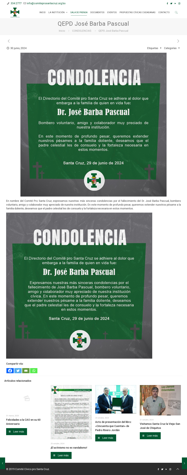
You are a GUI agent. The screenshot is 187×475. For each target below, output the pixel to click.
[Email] (26, 370)
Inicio (62, 30)
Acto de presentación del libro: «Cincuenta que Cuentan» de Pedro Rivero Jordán (113, 426)
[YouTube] (175, 3)
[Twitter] (171, 3)
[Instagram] (179, 3)
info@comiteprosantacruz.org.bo (46, 3)
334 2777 (15, 3)
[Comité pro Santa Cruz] (15, 12)
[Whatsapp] (33, 370)
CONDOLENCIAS (81, 30)
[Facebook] (167, 3)
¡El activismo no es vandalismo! (69, 447)
